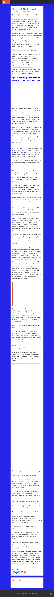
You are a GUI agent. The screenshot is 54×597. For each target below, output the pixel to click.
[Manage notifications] (51, 594)
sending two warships (22, 471)
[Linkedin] (22, 572)
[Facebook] (16, 572)
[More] (24, 572)
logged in (22, 584)
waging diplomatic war (33, 21)
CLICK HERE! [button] (33, 50)
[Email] (14, 572)
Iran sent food (16, 218)
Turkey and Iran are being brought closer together (26, 237)
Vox (38, 80)
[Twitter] (19, 572)
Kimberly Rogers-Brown (28, 11)
